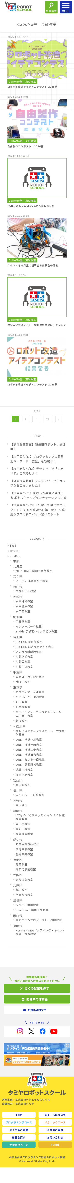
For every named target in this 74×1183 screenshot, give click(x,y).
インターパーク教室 (29, 626)
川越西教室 (23, 661)
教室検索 (51, 11)
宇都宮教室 (23, 621)
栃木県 (17, 617)
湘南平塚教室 (24, 774)
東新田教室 (23, 829)
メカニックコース (55, 1122)
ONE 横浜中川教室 (29, 739)
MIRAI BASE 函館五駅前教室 (34, 571)
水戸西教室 (23, 611)
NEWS (11, 545)
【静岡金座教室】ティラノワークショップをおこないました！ (38, 483)
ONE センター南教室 (30, 759)
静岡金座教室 (24, 834)
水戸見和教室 (24, 601)
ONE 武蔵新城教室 (29, 764)
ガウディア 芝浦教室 (30, 692)
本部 (16, 561)
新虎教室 (21, 721)
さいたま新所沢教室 (29, 652)
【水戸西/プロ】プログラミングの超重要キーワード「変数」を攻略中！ (37, 458)
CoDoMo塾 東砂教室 (22, 81)
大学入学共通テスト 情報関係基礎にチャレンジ (36, 324)
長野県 (17, 801)
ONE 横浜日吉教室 (29, 754)
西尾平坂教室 (24, 849)
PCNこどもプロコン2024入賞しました (30, 205)
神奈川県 (19, 726)
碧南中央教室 (24, 854)
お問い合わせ (55, 1137)
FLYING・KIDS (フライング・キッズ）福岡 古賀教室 (41, 932)
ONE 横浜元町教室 (29, 745)
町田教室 (21, 702)
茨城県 (17, 597)
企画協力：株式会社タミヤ (18, 1103)
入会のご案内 (55, 1130)
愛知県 (17, 840)
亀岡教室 (21, 864)
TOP (19, 1115)
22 (48, 419)
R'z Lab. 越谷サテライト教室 (35, 647)
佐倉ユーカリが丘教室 (30, 677)
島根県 (17, 900)
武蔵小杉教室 (24, 770)
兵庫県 (17, 885)
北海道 (17, 566)
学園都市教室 (24, 895)
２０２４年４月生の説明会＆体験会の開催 (32, 265)
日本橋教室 (23, 707)
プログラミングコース (19, 1122)
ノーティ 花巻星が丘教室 (32, 581)
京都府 (17, 860)
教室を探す (18, 1137)
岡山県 (17, 916)
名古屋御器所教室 (27, 844)
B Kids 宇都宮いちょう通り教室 (36, 631)
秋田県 (17, 587)
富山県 (17, 780)
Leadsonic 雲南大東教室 (32, 910)
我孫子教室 (23, 682)
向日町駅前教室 (26, 869)
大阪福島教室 (24, 880)
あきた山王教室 (26, 591)
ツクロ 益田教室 (27, 905)
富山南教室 (23, 785)
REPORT (13, 550)
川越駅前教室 (24, 656)
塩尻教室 (21, 805)
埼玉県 (17, 637)
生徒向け (18, 1144)
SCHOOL (13, 556)
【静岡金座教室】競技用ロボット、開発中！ (38, 446)
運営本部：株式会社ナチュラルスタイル (26, 1099)
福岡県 (17, 926)
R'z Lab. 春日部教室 (29, 642)
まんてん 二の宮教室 (30, 795)
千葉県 (17, 672)
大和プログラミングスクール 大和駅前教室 (40, 732)
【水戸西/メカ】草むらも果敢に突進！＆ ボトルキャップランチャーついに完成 (38, 495)
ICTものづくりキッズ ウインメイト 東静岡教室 (40, 817)
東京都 (17, 687)
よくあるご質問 (18, 1130)
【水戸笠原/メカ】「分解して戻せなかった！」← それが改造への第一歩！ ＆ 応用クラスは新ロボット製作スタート (38, 509)
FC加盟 (55, 1144)
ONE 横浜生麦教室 (29, 750)
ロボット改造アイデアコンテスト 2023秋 (32, 384)
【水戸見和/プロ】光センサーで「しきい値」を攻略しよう (37, 471)
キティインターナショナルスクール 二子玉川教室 (40, 713)
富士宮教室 (23, 824)
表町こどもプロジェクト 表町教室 (39, 920)
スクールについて (55, 1115)
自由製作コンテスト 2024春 (25, 146)
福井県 (17, 790)
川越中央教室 (24, 667)
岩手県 (17, 576)
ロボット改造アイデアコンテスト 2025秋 (32, 86)
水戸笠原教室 (24, 606)
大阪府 (17, 875)
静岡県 (17, 811)
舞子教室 (21, 890)
